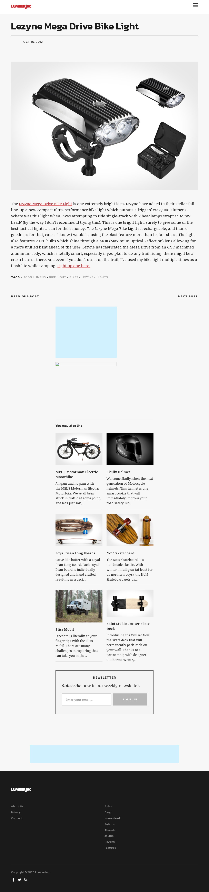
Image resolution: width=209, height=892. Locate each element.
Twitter (20, 879)
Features (110, 848)
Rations (109, 824)
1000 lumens (35, 277)
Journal (109, 836)
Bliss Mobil (65, 629)
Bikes (73, 277)
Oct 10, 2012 (33, 41)
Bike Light (57, 277)
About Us (17, 806)
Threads (109, 830)
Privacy (16, 812)
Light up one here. (73, 265)
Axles (108, 806)
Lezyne (87, 277)
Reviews (109, 842)
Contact (16, 818)
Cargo (108, 812)
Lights (102, 277)
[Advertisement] (86, 332)
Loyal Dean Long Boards (75, 553)
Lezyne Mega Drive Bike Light (45, 203)
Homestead (112, 818)
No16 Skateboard (120, 553)
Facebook (14, 879)
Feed (26, 879)
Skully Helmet (118, 472)
